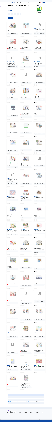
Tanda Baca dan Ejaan (37, 412)
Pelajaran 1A (9, 396)
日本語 (31, 419)
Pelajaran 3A (9, 398)
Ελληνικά (38, 419)
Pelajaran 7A (9, 401)
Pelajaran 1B (18, 396)
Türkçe (6, 419)
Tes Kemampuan (26, 413)
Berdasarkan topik (26, 412)
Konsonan (43, 413)
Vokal (42, 412)
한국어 (34, 419)
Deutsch (26, 419)
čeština (47, 419)
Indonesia (24, 419)
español (4, 419)
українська (13, 419)
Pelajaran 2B (37, 396)
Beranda (9, 10)
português (29, 419)
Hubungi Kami (20, 413)
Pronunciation (43, 409)
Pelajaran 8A (27, 401)
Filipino (20, 419)
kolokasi (31, 412)
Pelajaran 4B (37, 398)
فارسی (22, 419)
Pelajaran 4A (27, 398)
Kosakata (11, 10)
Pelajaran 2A (27, 396)
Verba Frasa (31, 413)
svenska (45, 419)
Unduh (43, 407)
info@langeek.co (10, 414)
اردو (39, 419)
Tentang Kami (20, 412)
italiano (8, 419)
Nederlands (43, 419)
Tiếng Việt (15, 419)
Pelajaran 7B (18, 401)
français (2, 419)
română (49, 419)
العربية (18, 419)
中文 (32, 419)
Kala (36, 413)
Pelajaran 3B (18, 398)
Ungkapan (31, 409)
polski (36, 419)
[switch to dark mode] (45, 0)
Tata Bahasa (37, 409)
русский (10, 419)
